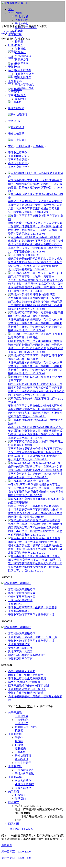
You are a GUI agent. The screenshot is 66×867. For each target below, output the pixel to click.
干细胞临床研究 (18, 156)
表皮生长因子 (23, 63)
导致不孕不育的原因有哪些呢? (26, 655)
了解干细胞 (21, 20)
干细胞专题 (21, 16)
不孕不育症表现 (18, 163)
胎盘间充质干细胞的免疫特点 (25, 674)
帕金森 (19, 45)
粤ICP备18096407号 (21, 829)
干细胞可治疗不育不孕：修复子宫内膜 (31, 614)
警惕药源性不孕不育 (20, 658)
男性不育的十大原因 (20, 651)
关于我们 (13, 91)
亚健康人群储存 (24, 73)
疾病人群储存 (23, 70)
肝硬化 (19, 737)
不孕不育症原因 (18, 159)
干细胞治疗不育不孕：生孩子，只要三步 (32, 607)
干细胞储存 (15, 66)
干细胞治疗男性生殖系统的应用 (27, 678)
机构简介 (20, 95)
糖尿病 (19, 41)
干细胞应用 (15, 34)
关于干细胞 (15, 12)
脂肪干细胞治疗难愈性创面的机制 (28, 685)
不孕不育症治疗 (18, 166)
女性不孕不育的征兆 (20, 600)
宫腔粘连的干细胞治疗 (21, 589)
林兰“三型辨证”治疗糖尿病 (24, 682)
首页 (11, 9)
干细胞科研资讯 (24, 88)
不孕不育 (20, 52)
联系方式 (13, 802)
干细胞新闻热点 (24, 84)
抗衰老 (19, 30)
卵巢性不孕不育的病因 (21, 596)
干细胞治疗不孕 (18, 152)
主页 (11, 146)
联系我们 (20, 98)
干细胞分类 (21, 23)
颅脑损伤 (20, 48)
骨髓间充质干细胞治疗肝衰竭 (25, 692)
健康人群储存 (23, 77)
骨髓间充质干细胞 (26, 726)
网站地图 (13, 823)
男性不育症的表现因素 (21, 593)
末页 (29, 706)
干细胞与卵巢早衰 (19, 611)
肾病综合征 (21, 59)
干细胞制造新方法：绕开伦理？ (27, 689)
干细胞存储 (15, 777)
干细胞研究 (15, 603)
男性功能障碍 (23, 55)
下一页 (22, 706)
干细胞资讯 (15, 81)
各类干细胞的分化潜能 (21, 671)
